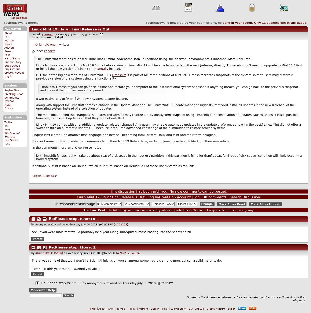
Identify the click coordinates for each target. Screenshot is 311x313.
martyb (48, 34)
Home (91, 309)
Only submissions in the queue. (280, 22)
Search (8, 51)
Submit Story (12, 62)
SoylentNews (15, 11)
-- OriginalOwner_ (45, 44)
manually (101, 68)
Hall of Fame (12, 58)
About (8, 33)
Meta (7, 104)
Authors (9, 47)
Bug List (9, 136)
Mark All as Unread (265, 204)
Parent (38, 238)
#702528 (121, 224)
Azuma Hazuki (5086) (49, 253)
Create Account (14, 72)
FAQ (6, 37)
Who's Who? (12, 133)
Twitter (8, 122)
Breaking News (13, 94)
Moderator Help (43, 290)
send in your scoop (237, 22)
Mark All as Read (232, 204)
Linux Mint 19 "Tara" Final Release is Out (71, 29)
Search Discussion (245, 197)
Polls (7, 55)
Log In (8, 76)
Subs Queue (12, 65)
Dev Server (11, 140)
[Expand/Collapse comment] (33, 219)
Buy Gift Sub (12, 69)
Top (197, 197)
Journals (9, 40)
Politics (8, 108)
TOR (7, 143)
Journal (135, 253)
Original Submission (45, 175)
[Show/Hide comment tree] (39, 219)
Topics (8, 44)
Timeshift (119, 75)
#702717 (123, 253)
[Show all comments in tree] (45, 219)
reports (49, 51)
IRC (6, 126)
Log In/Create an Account (169, 197)
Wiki (7, 129)
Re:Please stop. (64, 219)
